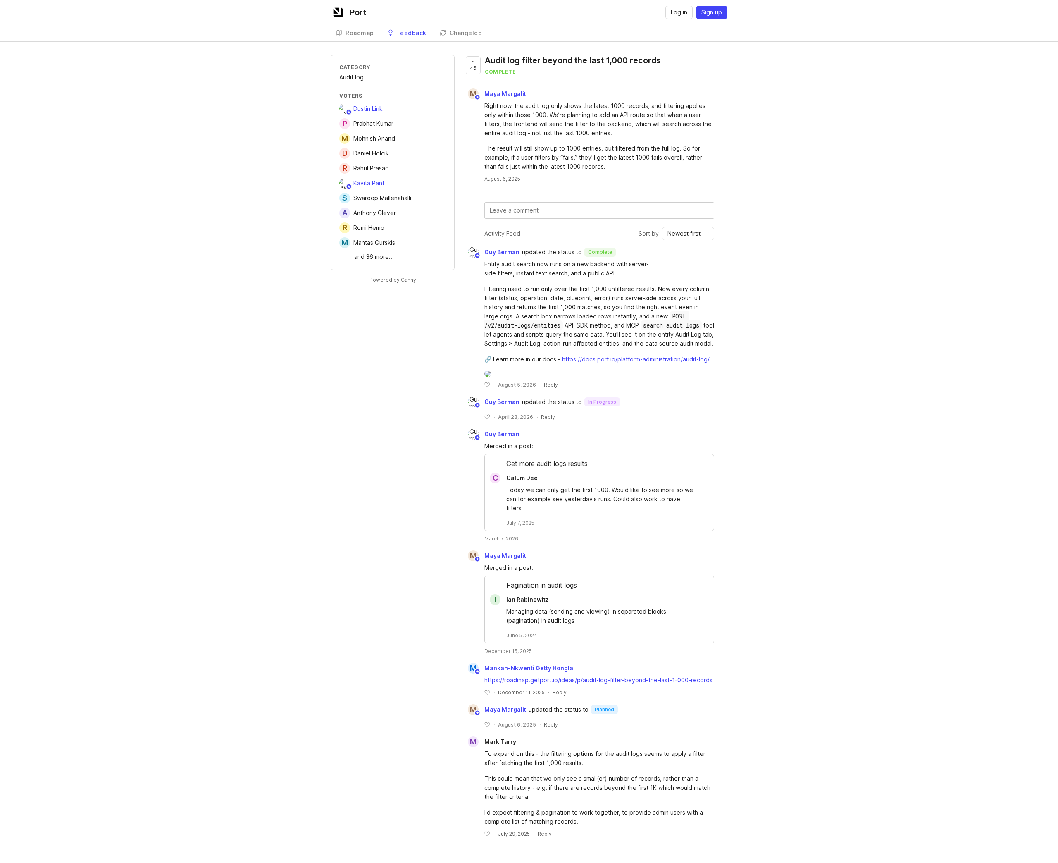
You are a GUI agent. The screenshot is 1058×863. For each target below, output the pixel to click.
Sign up (711, 12)
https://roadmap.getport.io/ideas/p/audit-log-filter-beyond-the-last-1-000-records (598, 680)
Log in (679, 12)
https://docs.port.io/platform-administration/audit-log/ (636, 359)
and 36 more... (374, 256)
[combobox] (688, 233)
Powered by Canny (392, 280)
